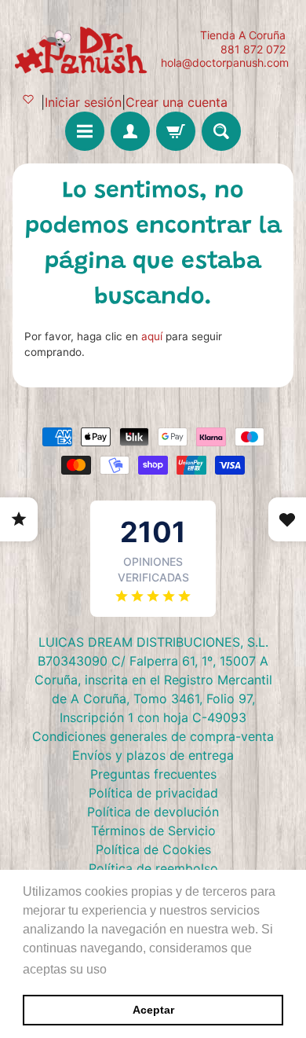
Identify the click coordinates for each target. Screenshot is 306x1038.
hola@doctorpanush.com (225, 62)
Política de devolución (153, 812)
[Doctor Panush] (83, 49)
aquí (151, 336)
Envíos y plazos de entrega (153, 755)
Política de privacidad (153, 793)
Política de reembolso (153, 868)
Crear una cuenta (177, 102)
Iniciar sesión (83, 102)
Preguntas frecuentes (153, 774)
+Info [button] (126, 969)
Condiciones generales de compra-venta (153, 736)
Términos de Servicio (153, 830)
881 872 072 (253, 49)
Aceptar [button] (153, 1009)
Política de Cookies (153, 849)
